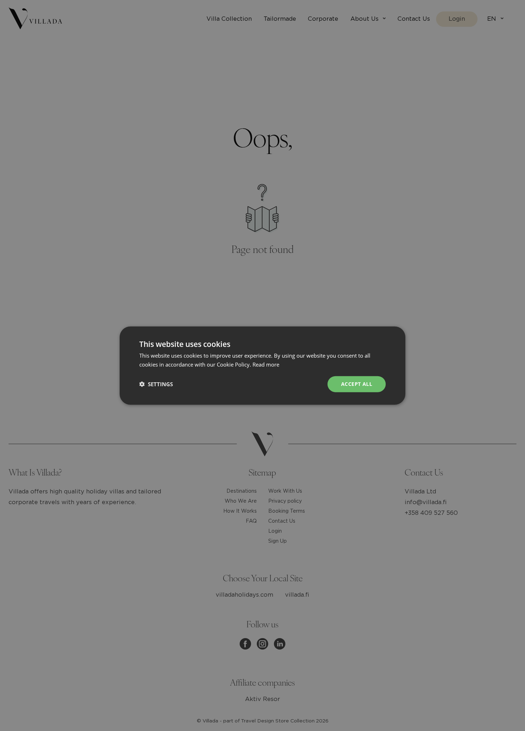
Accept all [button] (356, 384)
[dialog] (262, 365)
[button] (156, 384)
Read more (265, 364)
